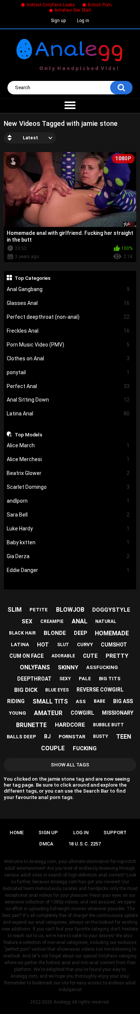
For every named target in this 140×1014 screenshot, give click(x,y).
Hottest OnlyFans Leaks (51, 4)
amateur (48, 713)
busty (100, 736)
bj (47, 736)
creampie (51, 621)
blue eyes (57, 690)
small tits (50, 701)
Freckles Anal (68, 331)
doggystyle (111, 609)
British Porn (100, 4)
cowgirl (82, 713)
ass (81, 701)
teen (123, 736)
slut (63, 644)
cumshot (114, 645)
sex (27, 621)
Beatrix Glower (68, 473)
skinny (68, 667)
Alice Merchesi (68, 459)
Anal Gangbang (68, 289)
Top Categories (32, 278)
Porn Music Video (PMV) (68, 345)
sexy (65, 678)
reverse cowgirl (100, 690)
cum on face (26, 656)
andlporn (68, 501)
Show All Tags (70, 765)
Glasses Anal (68, 303)
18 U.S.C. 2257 (84, 844)
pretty (117, 656)
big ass (123, 701)
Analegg (62, 1002)
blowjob (70, 609)
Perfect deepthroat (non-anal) (68, 317)
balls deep (21, 736)
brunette (31, 725)
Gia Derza (68, 556)
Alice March (68, 445)
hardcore (70, 724)
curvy (85, 644)
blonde (55, 633)
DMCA (46, 844)
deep (80, 633)
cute (90, 656)
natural (105, 621)
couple (53, 748)
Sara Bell (68, 515)
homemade (112, 633)
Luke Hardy (68, 529)
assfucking (102, 667)
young (17, 713)
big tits (110, 678)
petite (38, 609)
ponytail (68, 372)
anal (79, 621)
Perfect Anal (68, 386)
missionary (117, 713)
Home (17, 832)
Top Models (28, 435)
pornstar (72, 736)
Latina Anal (68, 414)
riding (16, 701)
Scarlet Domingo (68, 487)
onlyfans (35, 667)
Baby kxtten (68, 542)
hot (43, 644)
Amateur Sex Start (73, 10)
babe (99, 701)
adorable (63, 656)
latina (20, 644)
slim (14, 609)
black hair (22, 633)
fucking (85, 748)
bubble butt (108, 724)
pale (85, 678)
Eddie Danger (68, 570)
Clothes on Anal (68, 358)
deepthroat (34, 679)
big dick (25, 690)
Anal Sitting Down (68, 400)
